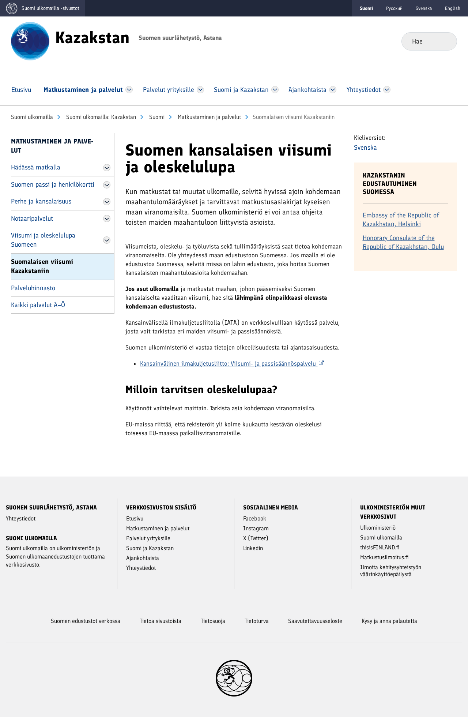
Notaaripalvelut (32, 218)
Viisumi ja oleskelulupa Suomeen (43, 240)
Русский (394, 8)
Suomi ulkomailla (32, 116)
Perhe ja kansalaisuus (41, 201)
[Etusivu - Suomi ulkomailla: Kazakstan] (30, 40)
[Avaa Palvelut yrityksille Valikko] (200, 89)
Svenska (424, 8)
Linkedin (253, 548)
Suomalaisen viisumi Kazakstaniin (42, 266)
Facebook (254, 518)
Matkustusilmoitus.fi (384, 557)
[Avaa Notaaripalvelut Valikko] (106, 218)
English (452, 8)
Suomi (156, 116)
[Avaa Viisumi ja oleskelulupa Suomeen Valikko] (106, 240)
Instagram (256, 528)
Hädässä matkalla (35, 167)
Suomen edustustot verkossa (85, 620)
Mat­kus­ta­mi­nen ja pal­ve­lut (208, 116)
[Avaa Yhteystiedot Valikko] (386, 89)
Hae (445, 41)
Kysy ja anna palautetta (389, 620)
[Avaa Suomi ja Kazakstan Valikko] (274, 89)
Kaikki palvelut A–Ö (38, 305)
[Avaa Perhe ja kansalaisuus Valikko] (106, 201)
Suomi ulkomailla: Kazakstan (100, 116)
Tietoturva (257, 620)
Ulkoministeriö (378, 527)
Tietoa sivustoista (160, 620)
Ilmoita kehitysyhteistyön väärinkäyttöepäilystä (390, 571)
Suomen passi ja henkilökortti (52, 184)
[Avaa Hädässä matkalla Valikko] (106, 167)
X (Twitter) (255, 538)
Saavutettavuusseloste (315, 620)
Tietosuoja (213, 620)
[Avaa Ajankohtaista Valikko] (333, 89)
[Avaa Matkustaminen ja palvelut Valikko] (129, 89)
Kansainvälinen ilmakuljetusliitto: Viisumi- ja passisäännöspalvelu (229, 363)
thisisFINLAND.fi (380, 547)
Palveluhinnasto (33, 288)
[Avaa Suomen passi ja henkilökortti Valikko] (106, 185)
